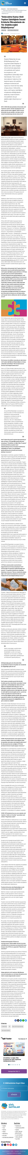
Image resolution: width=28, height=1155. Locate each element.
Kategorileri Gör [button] (13, 1071)
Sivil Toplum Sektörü (6, 1030)
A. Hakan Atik (4, 1026)
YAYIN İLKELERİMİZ (20, 1127)
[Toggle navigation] (25, 3)
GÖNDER (14, 1094)
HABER (4, 1125)
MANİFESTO (18, 1125)
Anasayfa (3, 8)
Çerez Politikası (6, 1151)
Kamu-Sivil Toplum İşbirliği (17, 1026)
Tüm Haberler (22, 1039)
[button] (8, 1064)
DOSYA (4, 1129)
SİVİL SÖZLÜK (19, 1136)
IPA (9, 1026)
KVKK (12, 1151)
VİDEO (4, 1131)
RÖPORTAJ (5, 1133)
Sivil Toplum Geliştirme (12, 8)
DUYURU (5, 1135)
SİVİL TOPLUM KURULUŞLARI (18, 1132)
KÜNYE (17, 1129)
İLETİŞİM (18, 1138)
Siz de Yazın (23, 1151)
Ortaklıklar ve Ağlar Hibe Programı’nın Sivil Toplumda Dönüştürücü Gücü (12, 1059)
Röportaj (4, 30)
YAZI (4, 1127)
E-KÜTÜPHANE (19, 1135)
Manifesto (17, 1151)
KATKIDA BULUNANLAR (8, 1137)
